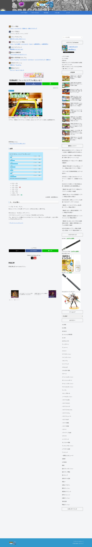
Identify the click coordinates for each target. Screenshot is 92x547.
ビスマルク (31, 59)
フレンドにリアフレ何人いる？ (17, 143)
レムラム (17, 59)
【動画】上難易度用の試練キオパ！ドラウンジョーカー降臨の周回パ (72, 216)
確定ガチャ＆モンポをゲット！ (18, 39)
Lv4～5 (22, 70)
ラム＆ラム (18, 65)
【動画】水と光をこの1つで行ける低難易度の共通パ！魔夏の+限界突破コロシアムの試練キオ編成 (72, 223)
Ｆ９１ (11, 28)
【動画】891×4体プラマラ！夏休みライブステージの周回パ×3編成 (72, 190)
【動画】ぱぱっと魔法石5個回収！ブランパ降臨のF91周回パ (72, 211)
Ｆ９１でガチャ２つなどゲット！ (18, 54)
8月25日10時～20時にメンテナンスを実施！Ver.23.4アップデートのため (72, 201)
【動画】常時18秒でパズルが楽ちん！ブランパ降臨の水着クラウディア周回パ (72, 167)
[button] (81, 37)
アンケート (12, 90)
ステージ (12, 70)
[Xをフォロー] (32, 258)
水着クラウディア (32, 28)
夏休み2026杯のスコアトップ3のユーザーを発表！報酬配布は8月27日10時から (72, 151)
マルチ (31, 44)
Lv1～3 (17, 70)
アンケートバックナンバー (16, 223)
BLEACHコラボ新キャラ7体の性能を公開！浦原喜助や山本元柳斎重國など (72, 185)
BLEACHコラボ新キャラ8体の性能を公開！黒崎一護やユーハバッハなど (72, 156)
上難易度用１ (37, 44)
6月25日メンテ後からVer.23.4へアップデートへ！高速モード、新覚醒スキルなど (72, 178)
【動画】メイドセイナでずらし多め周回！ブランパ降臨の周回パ (71, 206)
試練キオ (24, 28)
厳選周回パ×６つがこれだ (16, 49)
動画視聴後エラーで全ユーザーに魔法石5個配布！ (72, 161)
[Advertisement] (34, 21)
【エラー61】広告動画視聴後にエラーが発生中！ (72, 172)
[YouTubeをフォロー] (35, 258)
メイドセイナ (18, 28)
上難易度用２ (45, 44)
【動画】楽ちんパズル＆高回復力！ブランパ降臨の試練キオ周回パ (72, 195)
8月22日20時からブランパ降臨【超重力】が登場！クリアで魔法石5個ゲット (72, 229)
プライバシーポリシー (78, 541)
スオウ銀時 (17, 44)
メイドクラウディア (40, 59)
